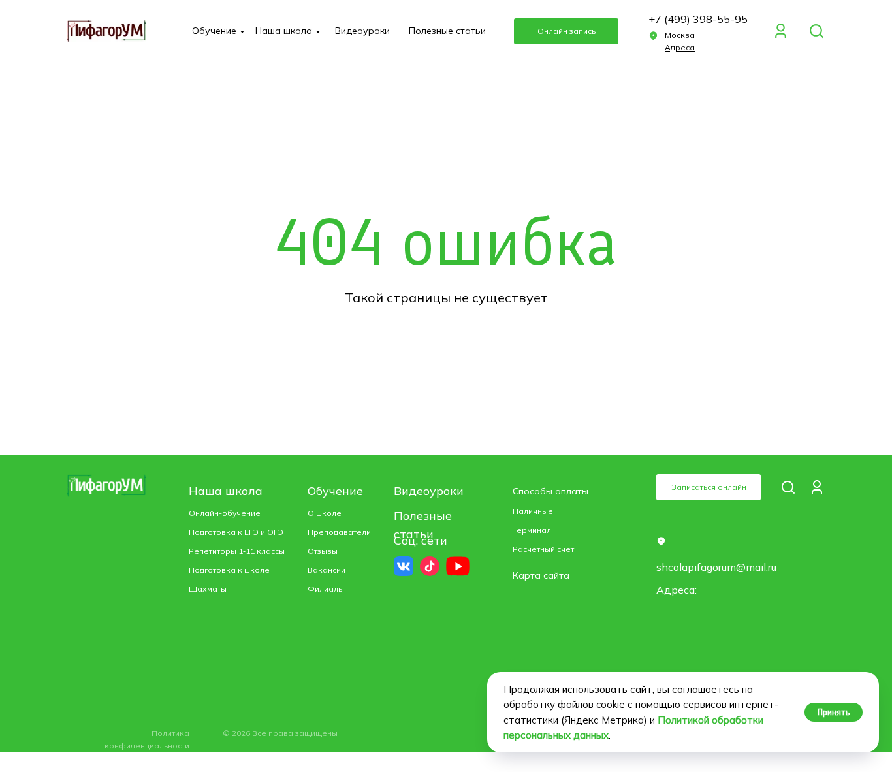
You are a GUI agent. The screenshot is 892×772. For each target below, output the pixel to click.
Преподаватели (339, 532)
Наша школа (283, 31)
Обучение (214, 31)
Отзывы (323, 551)
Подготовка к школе (229, 570)
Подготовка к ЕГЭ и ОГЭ (236, 532)
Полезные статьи (447, 31)
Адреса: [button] (676, 589)
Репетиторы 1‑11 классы (237, 551)
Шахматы (208, 589)
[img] (816, 31)
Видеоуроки (362, 31)
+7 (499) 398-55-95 (698, 18)
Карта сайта (541, 575)
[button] (566, 31)
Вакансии (326, 570)
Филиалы (326, 589)
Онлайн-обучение (225, 513)
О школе (325, 513)
